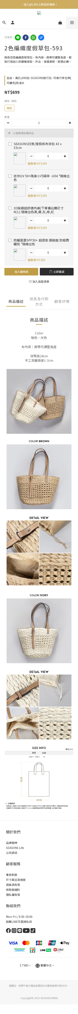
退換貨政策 (13, 885)
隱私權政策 (13, 895)
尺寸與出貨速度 (16, 880)
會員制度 (11, 875)
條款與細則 (13, 890)
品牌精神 (11, 843)
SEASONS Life (15, 848)
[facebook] (26, 38)
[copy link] (41, 38)
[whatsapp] (33, 38)
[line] (18, 38)
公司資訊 (11, 853)
